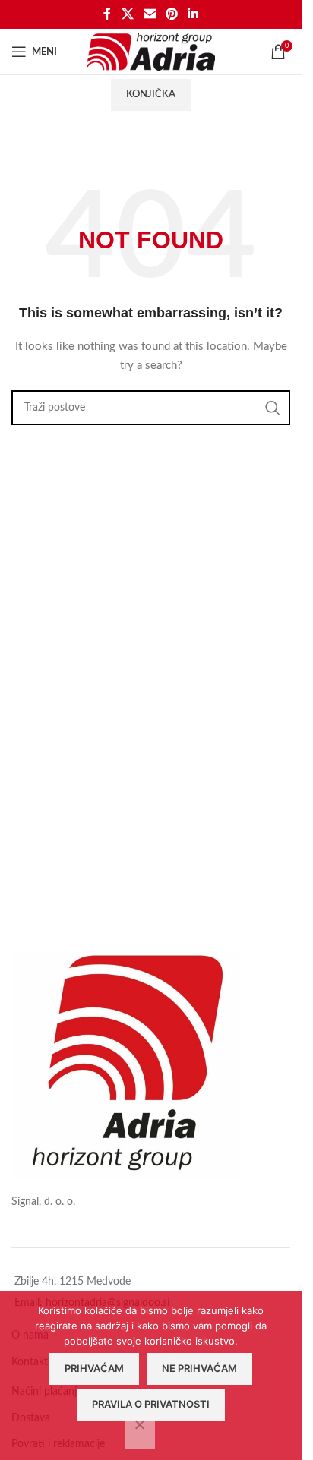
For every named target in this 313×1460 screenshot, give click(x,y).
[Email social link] (149, 14)
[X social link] (127, 14)
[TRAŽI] (272, 407)
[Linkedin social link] (193, 14)
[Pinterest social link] (172, 14)
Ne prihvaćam (199, 1368)
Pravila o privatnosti (151, 1404)
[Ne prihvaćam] (140, 1433)
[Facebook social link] (107, 14)
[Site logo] (151, 51)
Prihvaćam (94, 1368)
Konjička (150, 94)
